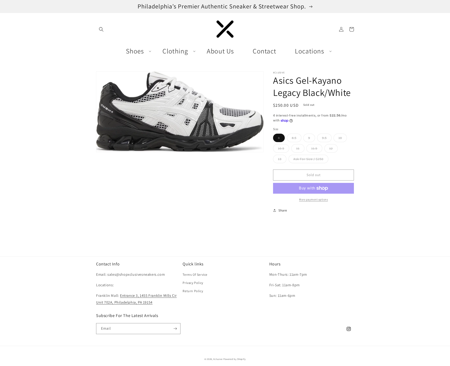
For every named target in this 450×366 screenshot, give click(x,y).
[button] (101, 29)
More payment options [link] (313, 199)
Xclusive (218, 359)
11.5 (316, 149)
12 (333, 149)
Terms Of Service (195, 274)
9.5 (327, 139)
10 (342, 139)
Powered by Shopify (234, 359)
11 (300, 149)
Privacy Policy (193, 283)
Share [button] (282, 210)
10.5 (283, 149)
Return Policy (193, 291)
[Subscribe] (175, 328)
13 (282, 160)
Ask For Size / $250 (310, 160)
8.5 (296, 139)
